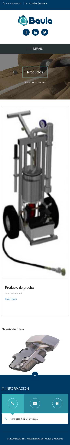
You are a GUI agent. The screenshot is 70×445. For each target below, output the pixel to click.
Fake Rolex (11, 299)
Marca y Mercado (54, 438)
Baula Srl (20, 438)
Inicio (27, 82)
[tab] (13, 403)
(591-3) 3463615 (13, 3)
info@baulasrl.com (37, 3)
